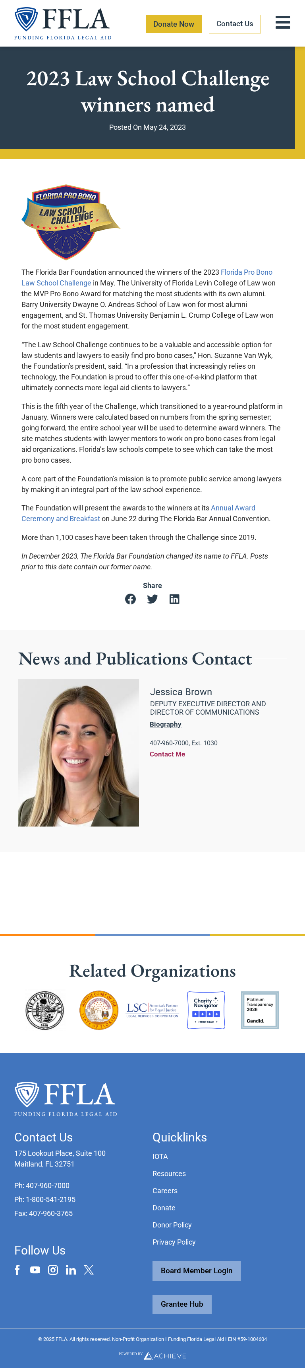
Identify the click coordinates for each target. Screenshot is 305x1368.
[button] (131, 600)
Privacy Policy (174, 1242)
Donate (164, 1208)
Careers (165, 1190)
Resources (169, 1173)
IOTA (160, 1156)
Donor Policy (172, 1225)
